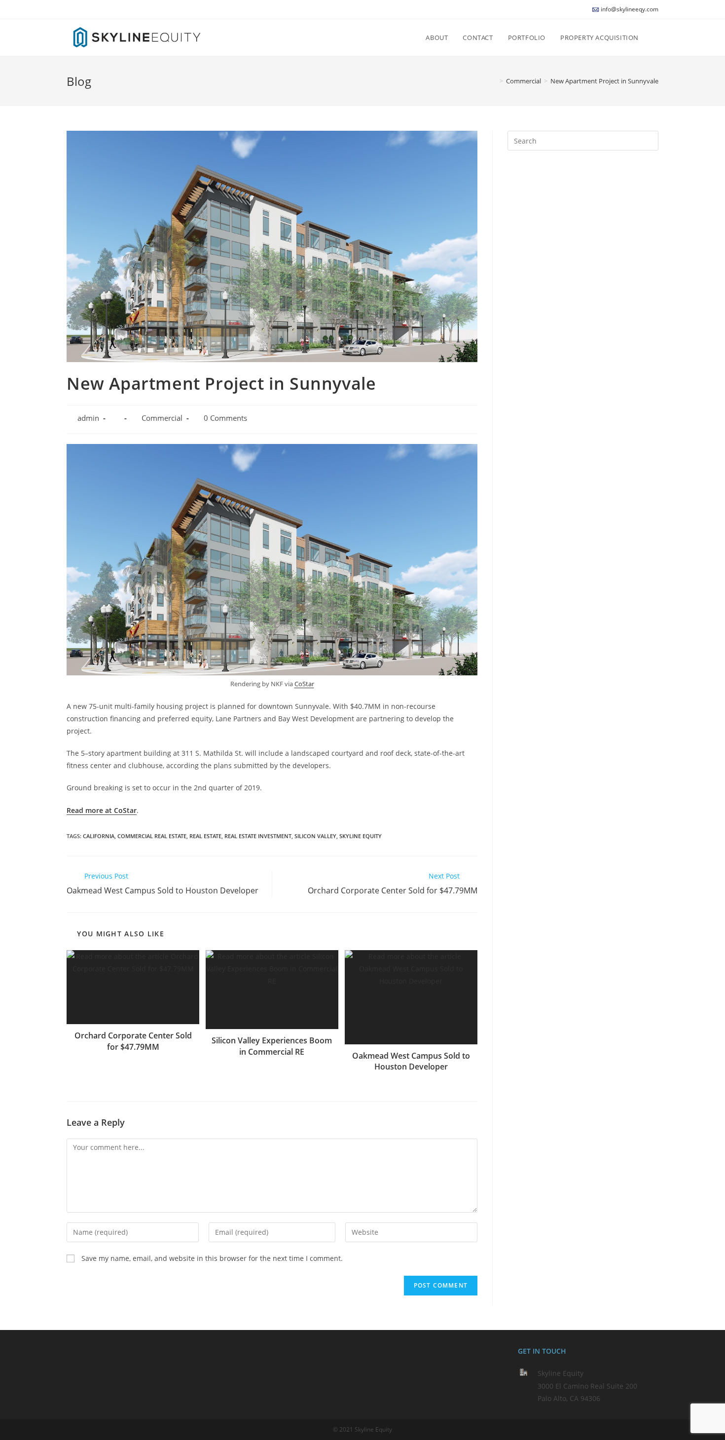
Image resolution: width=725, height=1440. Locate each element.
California (98, 836)
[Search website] (656, 37)
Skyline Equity (360, 836)
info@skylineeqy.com (629, 9)
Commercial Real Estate (151, 836)
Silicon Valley (315, 836)
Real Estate (205, 836)
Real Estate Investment (257, 836)
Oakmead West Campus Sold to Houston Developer (411, 1061)
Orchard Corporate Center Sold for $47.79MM (133, 1041)
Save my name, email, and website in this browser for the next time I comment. (212, 1258)
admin (88, 418)
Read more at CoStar (102, 810)
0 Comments (225, 418)
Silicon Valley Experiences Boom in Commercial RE (272, 1046)
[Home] (494, 80)
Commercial (162, 418)
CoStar (304, 683)
